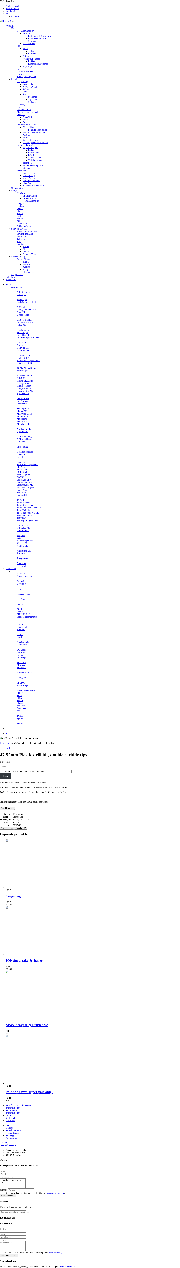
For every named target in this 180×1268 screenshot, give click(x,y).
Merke (6, 817)
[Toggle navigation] (13, 21)
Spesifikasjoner (7, 808)
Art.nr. (6, 825)
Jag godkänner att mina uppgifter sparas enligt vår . (32, 1253)
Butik (9, 743)
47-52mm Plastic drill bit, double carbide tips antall (22, 771)
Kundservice (11, 11)
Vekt (6, 822)
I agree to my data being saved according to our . (34, 1193)
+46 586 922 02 (7, 1143)
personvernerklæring (55, 1193)
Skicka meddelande (9, 1255)
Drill (8, 748)
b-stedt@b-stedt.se (8, 1145)
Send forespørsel (8, 1196)
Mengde (3, 1190)
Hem (2, 743)
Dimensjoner (6, 819)
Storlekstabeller (12, 8)
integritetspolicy (55, 1253)
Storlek (6, 814)
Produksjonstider (13, 6)
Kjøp (5, 776)
